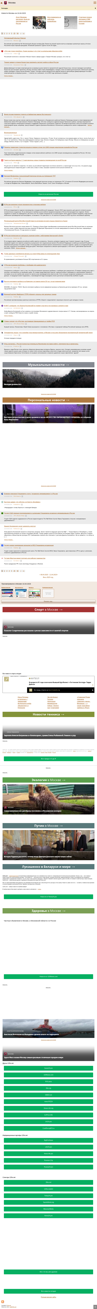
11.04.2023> (53, 574)
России (4, 752)
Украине (9, 752)
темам (18, 752)
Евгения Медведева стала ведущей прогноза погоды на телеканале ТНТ (30, 176)
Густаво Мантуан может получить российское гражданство (24, 558)
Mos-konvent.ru (19, 587)
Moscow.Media (48, 1209)
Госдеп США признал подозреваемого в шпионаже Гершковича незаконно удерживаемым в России (39, 513)
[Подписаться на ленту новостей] (2, 1301)
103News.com (48, 1075)
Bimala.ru (31, 587)
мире (14, 752)
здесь (74, 751)
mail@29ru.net (13, 1306)
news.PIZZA (48, 1101)
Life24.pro (48, 1147)
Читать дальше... (8, 76)
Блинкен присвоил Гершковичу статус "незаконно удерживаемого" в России (31, 494)
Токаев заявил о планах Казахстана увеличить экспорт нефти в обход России (31, 62)
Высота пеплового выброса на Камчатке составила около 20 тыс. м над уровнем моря (34, 281)
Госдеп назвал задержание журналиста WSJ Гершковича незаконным (29, 545)
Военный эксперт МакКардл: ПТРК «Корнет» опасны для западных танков (30, 294)
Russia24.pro (48, 1167)
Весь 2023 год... (48, 577)
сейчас (89, 751)
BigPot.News (48, 1140)
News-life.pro (48, 1153)
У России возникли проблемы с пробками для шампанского (25, 265)
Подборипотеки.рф (47, 587)
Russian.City (48, 1160)
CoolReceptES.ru (48, 1128)
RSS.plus (48, 1081)
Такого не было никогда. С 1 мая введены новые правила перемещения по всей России (35, 160)
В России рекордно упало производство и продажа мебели (25, 204)
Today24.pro (48, 1195)
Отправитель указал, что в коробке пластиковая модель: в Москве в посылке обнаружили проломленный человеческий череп (48, 332)
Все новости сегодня (48, 1291)
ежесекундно (30, 752)
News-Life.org (48, 1108)
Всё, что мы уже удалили (48, 1272)
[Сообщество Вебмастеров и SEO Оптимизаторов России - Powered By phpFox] (7, 593)
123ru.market (48, 1189)
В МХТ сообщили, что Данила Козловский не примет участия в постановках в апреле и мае (36, 305)
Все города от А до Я (48, 759)
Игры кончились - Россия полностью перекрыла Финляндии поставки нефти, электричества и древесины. (41, 344)
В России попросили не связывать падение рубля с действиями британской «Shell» (33, 235)
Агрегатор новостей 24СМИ (48, 199)
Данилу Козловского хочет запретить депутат (20, 526)
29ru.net (48, 1182)
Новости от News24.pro (48, 897)
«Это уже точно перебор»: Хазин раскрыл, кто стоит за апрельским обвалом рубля (33, 51)
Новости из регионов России (48, 194)
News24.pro (48, 1215)
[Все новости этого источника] (20, 41)
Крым (46, 752)
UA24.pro (48, 1121)
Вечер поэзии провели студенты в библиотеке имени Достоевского (27, 114)
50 (17, 33)
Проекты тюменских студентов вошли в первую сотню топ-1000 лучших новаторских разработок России (40, 147)
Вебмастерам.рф (6, 587)
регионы (43, 752)
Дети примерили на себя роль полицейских (54, 19)
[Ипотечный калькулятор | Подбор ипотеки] (48, 593)
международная (13, 876)
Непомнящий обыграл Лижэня (15, 38)
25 (14, 33)
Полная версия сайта (48, 1297)
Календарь (4, 8)
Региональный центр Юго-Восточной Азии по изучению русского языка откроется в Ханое (35, 221)
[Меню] (94, 2)
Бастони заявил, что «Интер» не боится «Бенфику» (22, 502)
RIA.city (48, 1088)
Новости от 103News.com (48, 976)
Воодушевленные (10, 132)
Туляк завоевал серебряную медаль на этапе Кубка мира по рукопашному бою (32, 254)
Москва (49, 752)
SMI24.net (48, 1095)
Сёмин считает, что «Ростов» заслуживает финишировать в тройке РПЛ (29, 321)
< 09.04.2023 (43, 574)
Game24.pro (48, 1068)
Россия (54, 752)
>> (23, 33)
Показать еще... (48, 601)
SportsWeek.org (48, 1202)
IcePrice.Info (48, 1115)
